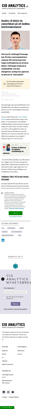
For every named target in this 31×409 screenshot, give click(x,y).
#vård (21, 228)
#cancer (4, 231)
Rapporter (5, 350)
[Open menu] (27, 6)
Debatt (4, 13)
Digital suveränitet (7, 364)
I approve (15, 213)
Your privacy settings (7, 407)
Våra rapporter (22, 13)
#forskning (11, 228)
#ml (20, 235)
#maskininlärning (7, 235)
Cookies (4, 397)
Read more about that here (16, 208)
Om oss (20, 354)
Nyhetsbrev (21, 350)
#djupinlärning (17, 231)
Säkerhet (4, 361)
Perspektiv (12, 13)
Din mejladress (9, 288)
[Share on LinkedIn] (3, 240)
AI (2, 357)
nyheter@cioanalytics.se (7, 376)
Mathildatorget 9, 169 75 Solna (7, 382)
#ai (3, 228)
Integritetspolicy (13, 397)
